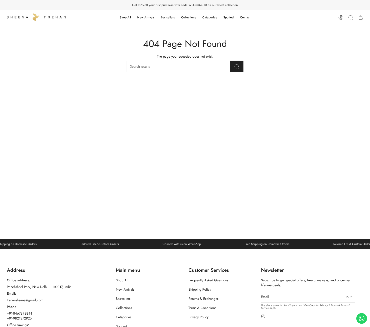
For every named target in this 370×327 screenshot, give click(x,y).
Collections (124, 307)
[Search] (236, 66)
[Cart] (361, 17)
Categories (123, 317)
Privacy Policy (198, 317)
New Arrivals (125, 289)
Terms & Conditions (202, 307)
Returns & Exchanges (203, 298)
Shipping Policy (199, 289)
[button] (188, 17)
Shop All (122, 280)
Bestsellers (123, 298)
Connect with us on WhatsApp (178, 244)
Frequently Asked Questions (208, 280)
